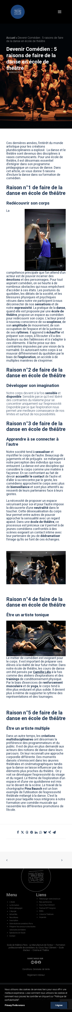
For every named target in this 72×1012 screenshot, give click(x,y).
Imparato (42, 917)
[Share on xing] (50, 832)
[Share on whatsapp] (40, 832)
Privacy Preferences (15, 1005)
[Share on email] (54, 832)
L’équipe (12, 911)
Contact (12, 936)
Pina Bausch (33, 788)
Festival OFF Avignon (47, 908)
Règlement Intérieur (36, 975)
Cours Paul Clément (47, 905)
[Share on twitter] (22, 832)
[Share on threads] (27, 832)
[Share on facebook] (18, 832)
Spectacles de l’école (17, 933)
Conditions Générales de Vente (36, 969)
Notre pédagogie (15, 908)
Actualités (13, 914)
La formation (14, 905)
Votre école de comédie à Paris (21, 924)
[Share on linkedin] (36, 832)
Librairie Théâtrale (46, 914)
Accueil (10, 37)
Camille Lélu (42, 672)
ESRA (41, 911)
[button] (60, 12)
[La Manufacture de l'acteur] (18, 12)
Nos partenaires (45, 902)
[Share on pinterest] (31, 832)
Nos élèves (13, 917)
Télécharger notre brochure (49, 899)
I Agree (59, 1005)
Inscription (13, 920)
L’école (12, 902)
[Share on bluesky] (45, 832)
